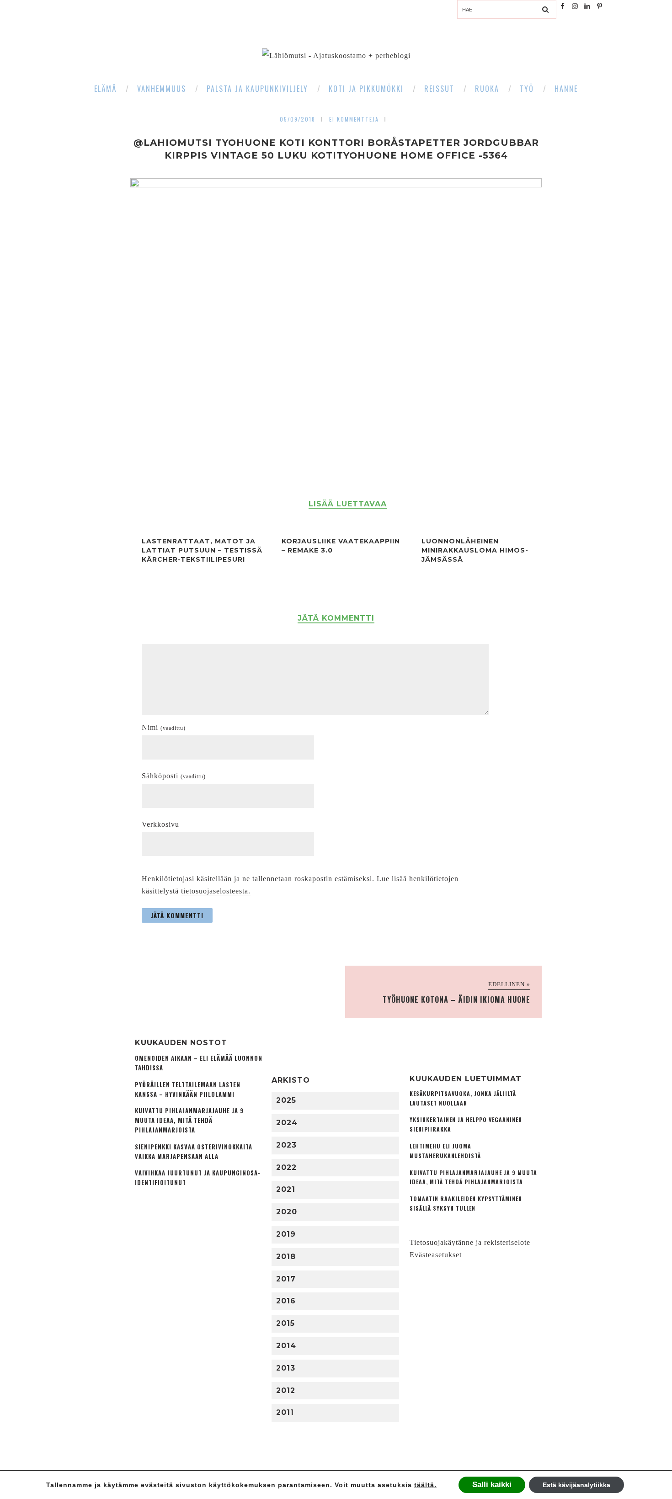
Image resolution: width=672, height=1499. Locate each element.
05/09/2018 (297, 119)
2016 (286, 1301)
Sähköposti (174, 776)
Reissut (439, 88)
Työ (527, 88)
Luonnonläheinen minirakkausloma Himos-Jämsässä (474, 550)
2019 (286, 1234)
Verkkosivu (160, 824)
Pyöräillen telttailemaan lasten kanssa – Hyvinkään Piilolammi (187, 1089)
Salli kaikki (492, 1484)
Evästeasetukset (436, 1255)
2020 (286, 1211)
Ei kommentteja (354, 119)
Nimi (164, 727)
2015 (285, 1323)
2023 (286, 1145)
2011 (285, 1412)
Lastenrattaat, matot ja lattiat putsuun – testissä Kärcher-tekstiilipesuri (202, 550)
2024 (287, 1122)
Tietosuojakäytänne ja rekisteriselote (470, 1242)
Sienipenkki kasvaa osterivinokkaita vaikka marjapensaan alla (193, 1152)
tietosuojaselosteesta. (216, 891)
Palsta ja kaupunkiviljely (257, 88)
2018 (286, 1256)
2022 (286, 1167)
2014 (286, 1345)
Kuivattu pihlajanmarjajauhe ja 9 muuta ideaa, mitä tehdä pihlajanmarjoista (189, 1120)
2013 (285, 1368)
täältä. (425, 1484)
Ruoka (487, 88)
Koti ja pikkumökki (366, 88)
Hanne (566, 88)
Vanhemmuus (161, 88)
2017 (286, 1279)
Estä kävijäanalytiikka (576, 1484)
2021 (285, 1189)
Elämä (105, 88)
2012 (285, 1390)
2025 (286, 1100)
